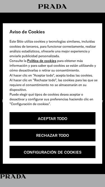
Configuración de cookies (52, 152)
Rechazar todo (52, 135)
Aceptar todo (52, 118)
